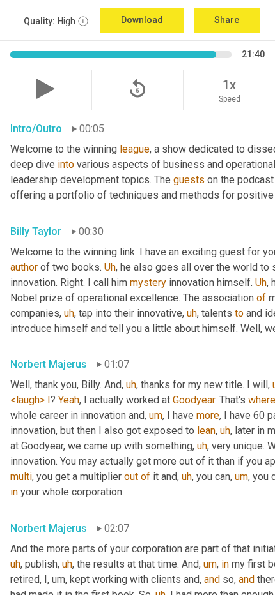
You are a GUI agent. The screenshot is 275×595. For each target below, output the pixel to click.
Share (226, 20)
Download (142, 20)
